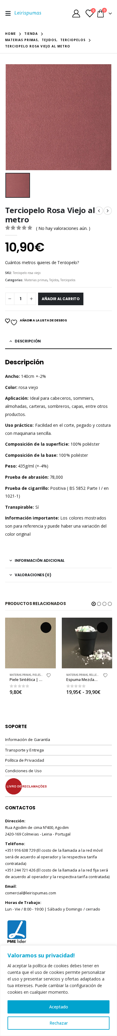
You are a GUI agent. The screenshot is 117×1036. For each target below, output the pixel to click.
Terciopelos (67, 280)
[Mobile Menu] (10, 13)
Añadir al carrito (61, 298)
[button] (93, 603)
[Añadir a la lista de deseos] (48, 676)
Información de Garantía (27, 739)
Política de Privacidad (24, 760)
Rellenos (95, 675)
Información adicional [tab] (39, 560)
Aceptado (58, 1007)
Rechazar (59, 1023)
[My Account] (76, 13)
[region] (58, 990)
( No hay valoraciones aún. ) (63, 228)
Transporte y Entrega (24, 750)
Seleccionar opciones (102, 627)
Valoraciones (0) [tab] (33, 574)
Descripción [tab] (28, 341)
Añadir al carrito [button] (45, 627)
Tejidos (53, 280)
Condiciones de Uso (23, 770)
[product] (30, 643)
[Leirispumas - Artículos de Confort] (28, 13)
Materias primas (35, 280)
